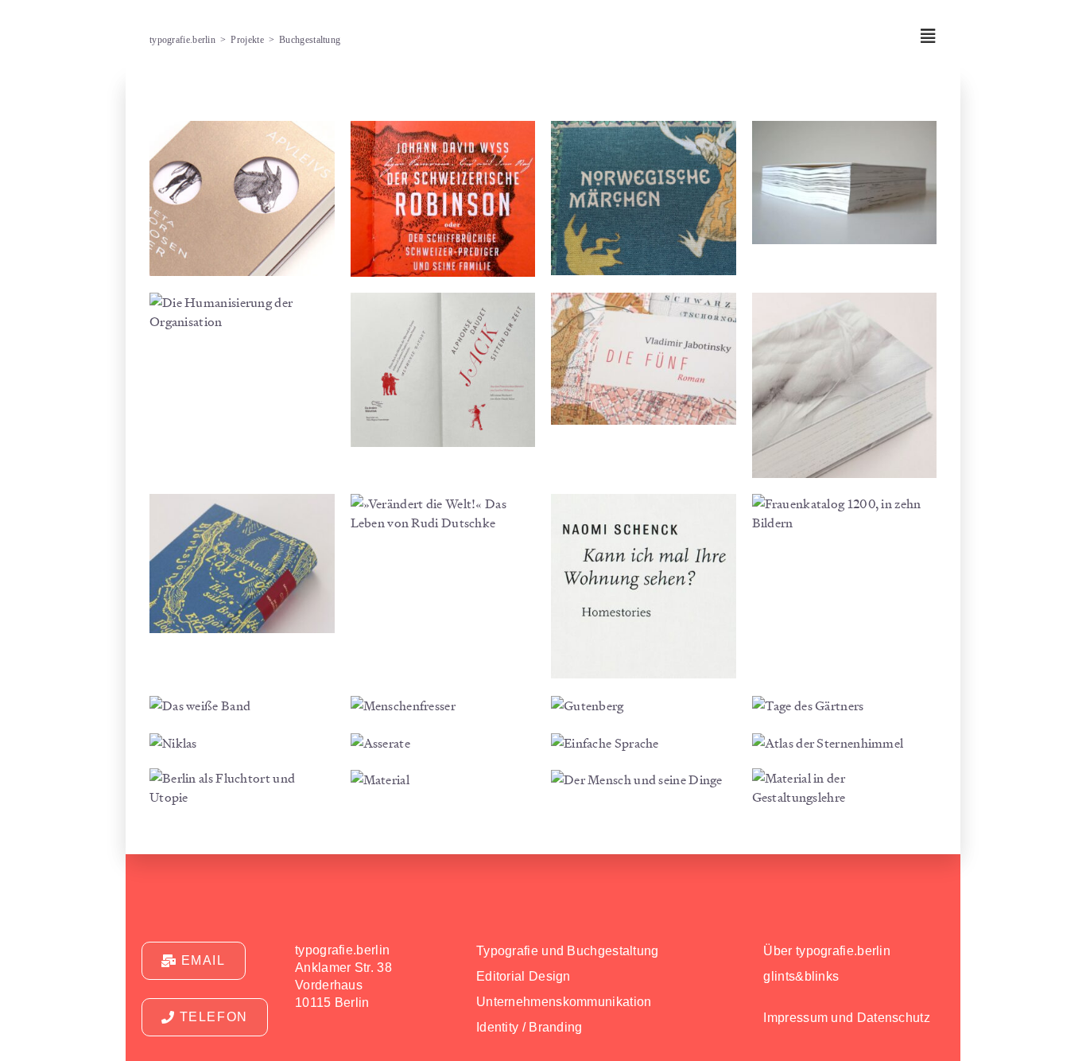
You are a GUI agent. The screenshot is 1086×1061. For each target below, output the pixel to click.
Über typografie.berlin (826, 951)
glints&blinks (801, 976)
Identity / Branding (529, 1027)
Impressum (795, 1017)
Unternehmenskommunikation (564, 1002)
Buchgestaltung (309, 39)
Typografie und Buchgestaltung (567, 951)
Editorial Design (523, 976)
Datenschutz (893, 1017)
